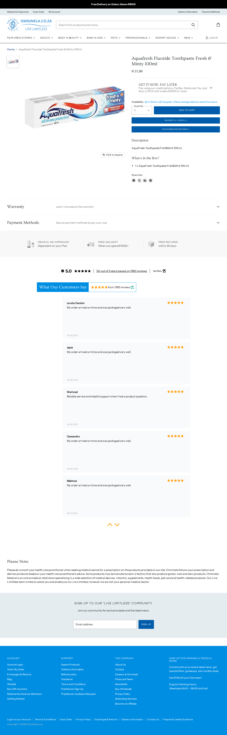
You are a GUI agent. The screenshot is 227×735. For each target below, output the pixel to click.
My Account (54, 12)
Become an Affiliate (126, 703)
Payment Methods (211, 12)
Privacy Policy (122, 694)
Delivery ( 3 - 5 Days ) (175, 120)
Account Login (15, 664)
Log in (213, 38)
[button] (109, 525)
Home (11, 49)
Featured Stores (20, 38)
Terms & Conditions (45, 719)
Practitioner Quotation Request (78, 694)
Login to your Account (19, 719)
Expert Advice (166, 38)
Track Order (38, 12)
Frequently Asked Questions (178, 719)
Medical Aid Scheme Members (24, 694)
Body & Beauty (69, 38)
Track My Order (15, 669)
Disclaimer (67, 679)
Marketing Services (126, 698)
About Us (120, 664)
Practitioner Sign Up (72, 689)
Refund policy (68, 674)
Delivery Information (188, 12)
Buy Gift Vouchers (17, 689)
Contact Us (153, 719)
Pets (114, 38)
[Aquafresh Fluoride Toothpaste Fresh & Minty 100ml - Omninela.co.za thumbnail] (13, 62)
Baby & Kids (95, 38)
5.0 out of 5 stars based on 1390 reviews (121, 271)
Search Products (70, 664)
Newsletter (121, 684)
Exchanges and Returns (175, 129)
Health (45, 38)
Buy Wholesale (123, 689)
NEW (187, 38)
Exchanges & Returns (19, 674)
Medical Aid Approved (17, 12)
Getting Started (16, 698)
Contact (119, 669)
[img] (99, 287)
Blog (9, 679)
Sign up (146, 624)
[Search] (193, 25)
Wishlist (11, 684)
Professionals (137, 38)
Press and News (124, 679)
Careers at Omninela (126, 674)
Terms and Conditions (73, 684)
